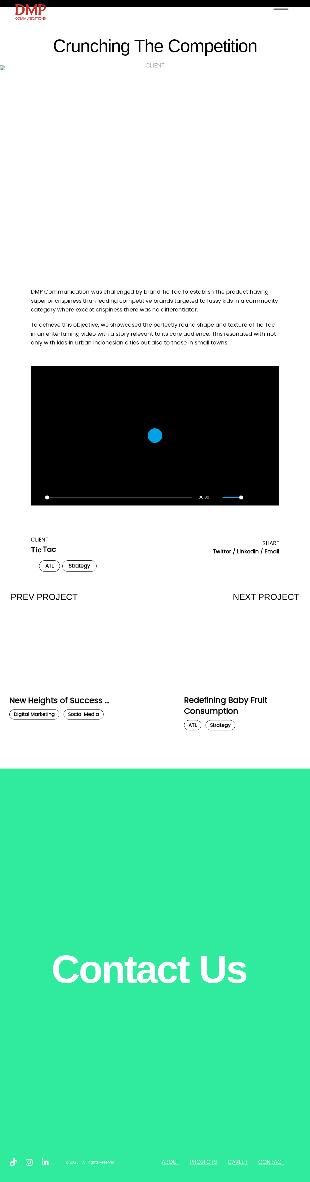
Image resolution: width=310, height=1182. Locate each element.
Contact (271, 1162)
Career (238, 1162)
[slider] (118, 497)
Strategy (79, 566)
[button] (224, 552)
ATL (49, 566)
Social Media (83, 714)
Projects (203, 1162)
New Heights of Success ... (59, 701)
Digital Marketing (34, 714)
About (171, 1162)
